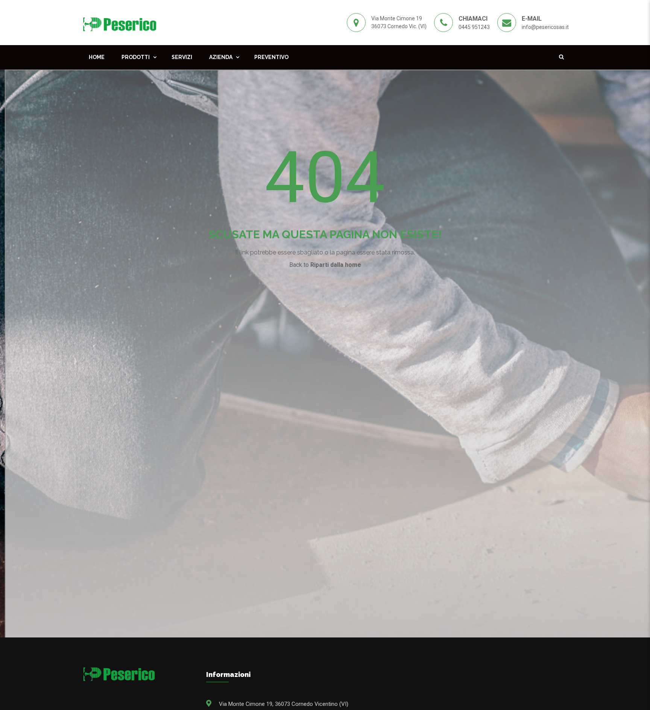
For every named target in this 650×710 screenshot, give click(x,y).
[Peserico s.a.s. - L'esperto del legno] (119, 22)
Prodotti (135, 57)
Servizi (182, 57)
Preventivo (271, 57)
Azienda (220, 57)
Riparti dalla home (335, 264)
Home (97, 57)
